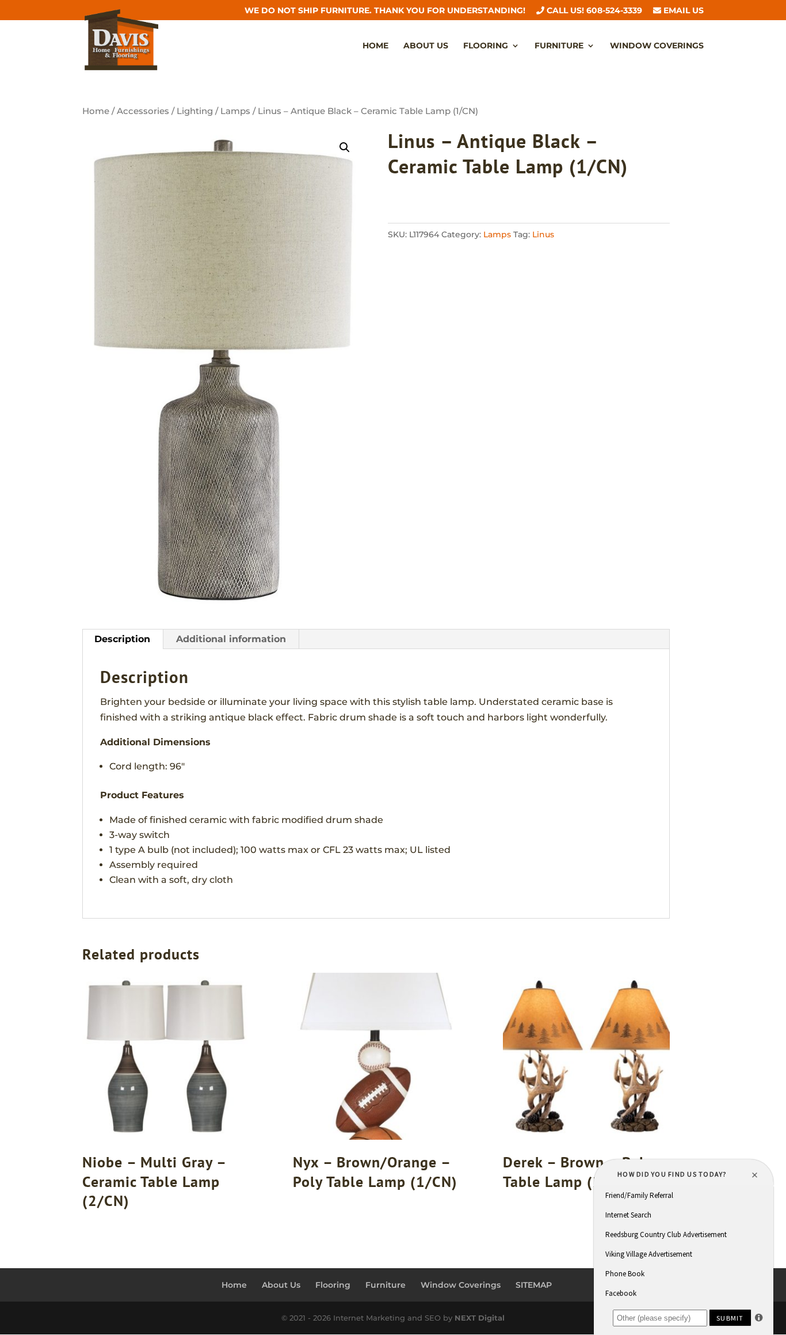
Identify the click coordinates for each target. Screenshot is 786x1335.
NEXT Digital (480, 1317)
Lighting (195, 111)
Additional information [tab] (231, 639)
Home (375, 46)
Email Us (682, 11)
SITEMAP (534, 1285)
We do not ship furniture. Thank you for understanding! (385, 11)
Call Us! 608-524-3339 (593, 11)
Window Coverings (657, 46)
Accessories (143, 111)
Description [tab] (122, 639)
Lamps (235, 111)
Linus (543, 234)
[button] (344, 147)
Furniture (559, 46)
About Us (425, 46)
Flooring (485, 46)
